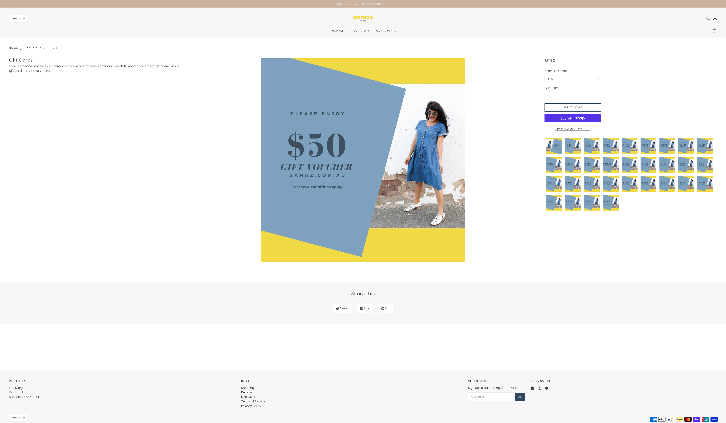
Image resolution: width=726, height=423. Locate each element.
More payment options (572, 129)
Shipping (247, 388)
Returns (246, 392)
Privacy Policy (251, 406)
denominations (556, 71)
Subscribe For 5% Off (24, 397)
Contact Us (17, 392)
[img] (708, 18)
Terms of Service (253, 401)
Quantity (550, 88)
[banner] (363, 18)
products (30, 48)
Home (13, 48)
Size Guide (249, 397)
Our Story (16, 388)
